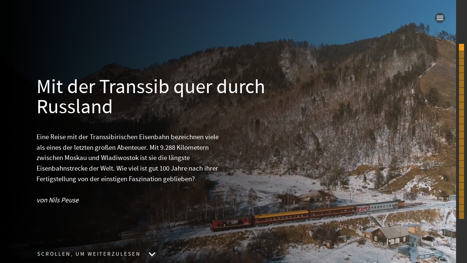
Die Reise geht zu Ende (461, 208)
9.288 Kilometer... (461, 62)
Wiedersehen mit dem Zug (461, 142)
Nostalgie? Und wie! (461, 76)
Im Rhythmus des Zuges (461, 91)
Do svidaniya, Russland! (461, 171)
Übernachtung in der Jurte (461, 193)
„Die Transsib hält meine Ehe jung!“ (461, 69)
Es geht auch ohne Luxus (461, 84)
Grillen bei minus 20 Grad (461, 149)
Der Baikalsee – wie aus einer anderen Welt (461, 135)
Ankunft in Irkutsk (461, 120)
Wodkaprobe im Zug (461, 113)
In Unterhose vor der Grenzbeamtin (461, 179)
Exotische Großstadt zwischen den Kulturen (461, 157)
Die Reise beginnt (461, 54)
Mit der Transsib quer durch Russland (461, 47)
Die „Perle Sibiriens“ (461, 128)
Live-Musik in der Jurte (461, 201)
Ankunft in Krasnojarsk (461, 106)
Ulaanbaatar (461, 186)
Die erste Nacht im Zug (461, 98)
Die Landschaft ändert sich (461, 164)
